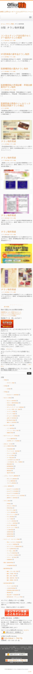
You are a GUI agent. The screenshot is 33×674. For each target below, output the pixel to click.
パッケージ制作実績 (11, 521)
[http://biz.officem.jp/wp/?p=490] (16, 204)
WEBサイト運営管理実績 (12, 403)
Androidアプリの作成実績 (12, 491)
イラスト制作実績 (11, 512)
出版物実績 (9, 559)
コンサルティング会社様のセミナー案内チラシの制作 (16, 36)
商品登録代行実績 (11, 420)
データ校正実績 (10, 457)
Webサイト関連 (7, 397)
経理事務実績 (10, 466)
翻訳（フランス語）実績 (12, 571)
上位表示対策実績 (11, 588)
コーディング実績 (11, 411)
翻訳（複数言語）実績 (12, 578)
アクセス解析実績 (11, 438)
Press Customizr (25, 669)
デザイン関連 (10, 24)
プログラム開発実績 (11, 483)
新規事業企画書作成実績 (12, 590)
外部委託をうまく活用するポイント (11, 312)
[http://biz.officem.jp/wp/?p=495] (16, 179)
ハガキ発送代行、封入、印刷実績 (14, 462)
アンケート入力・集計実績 (13, 451)
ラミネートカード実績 (12, 527)
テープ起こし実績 (11, 551)
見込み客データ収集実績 (12, 594)
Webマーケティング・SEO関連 (11, 435)
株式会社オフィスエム (12, 669)
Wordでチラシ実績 (11, 510)
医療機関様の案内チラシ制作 (14, 68)
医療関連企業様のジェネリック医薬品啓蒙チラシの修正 (16, 104)
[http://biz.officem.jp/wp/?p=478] (16, 278)
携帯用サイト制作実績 (12, 497)
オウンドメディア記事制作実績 (14, 546)
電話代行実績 (10, 472)
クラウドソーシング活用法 (8, 316)
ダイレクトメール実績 (12, 514)
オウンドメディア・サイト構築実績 (15, 407)
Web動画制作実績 (11, 565)
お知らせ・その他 (8, 444)
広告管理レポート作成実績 (13, 440)
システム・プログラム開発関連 (11, 476)
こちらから (9, 349)
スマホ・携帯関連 (8, 486)
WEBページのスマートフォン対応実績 (15, 495)
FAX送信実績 (9, 449)
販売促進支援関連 (8, 583)
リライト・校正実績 (11, 557)
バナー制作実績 (10, 428)
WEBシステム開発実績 (12, 478)
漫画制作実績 (10, 536)
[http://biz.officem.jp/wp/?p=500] (16, 130)
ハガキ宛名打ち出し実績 (12, 459)
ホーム (3, 24)
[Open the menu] (30, 17)
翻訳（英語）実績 (11, 575)
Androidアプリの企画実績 (12, 489)
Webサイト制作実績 (11, 400)
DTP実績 (8, 503)
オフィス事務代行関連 (9, 446)
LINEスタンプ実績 (11, 506)
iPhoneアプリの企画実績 (12, 493)
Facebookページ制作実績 (12, 394)
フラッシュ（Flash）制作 (13, 430)
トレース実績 (10, 519)
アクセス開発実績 (11, 481)
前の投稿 (5, 307)
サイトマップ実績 (11, 413)
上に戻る (29, 671)
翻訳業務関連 (7, 568)
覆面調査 (9, 592)
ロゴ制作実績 (10, 529)
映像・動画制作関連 (8, 562)
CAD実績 (8, 388)
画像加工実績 (10, 432)
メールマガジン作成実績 (12, 555)
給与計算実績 (10, 468)
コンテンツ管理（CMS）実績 (13, 409)
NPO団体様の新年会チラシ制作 (15, 54)
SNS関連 (5, 392)
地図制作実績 (10, 534)
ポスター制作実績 (11, 525)
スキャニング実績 (11, 453)
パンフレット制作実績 (12, 523)
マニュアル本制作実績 (12, 553)
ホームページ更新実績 (12, 416)
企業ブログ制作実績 (11, 418)
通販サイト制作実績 (11, 422)
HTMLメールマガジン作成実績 (13, 542)
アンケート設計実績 (11, 586)
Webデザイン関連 (8, 425)
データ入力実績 (10, 455)
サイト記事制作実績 (11, 548)
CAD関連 (5, 386)
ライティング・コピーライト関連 (11, 539)
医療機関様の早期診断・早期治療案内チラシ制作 (16, 86)
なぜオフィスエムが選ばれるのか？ (11, 314)
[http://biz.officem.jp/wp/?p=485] (16, 253)
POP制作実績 (9, 508)
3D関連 (5, 380)
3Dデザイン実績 (10, 383)
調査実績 (9, 470)
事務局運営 (9, 464)
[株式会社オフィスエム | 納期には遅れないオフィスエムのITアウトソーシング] (16, 5)
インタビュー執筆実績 (12, 544)
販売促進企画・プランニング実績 (14, 597)
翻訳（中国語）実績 (11, 573)
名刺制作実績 (10, 532)
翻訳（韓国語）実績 (11, 580)
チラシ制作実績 (5, 40)
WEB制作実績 (10, 405)
